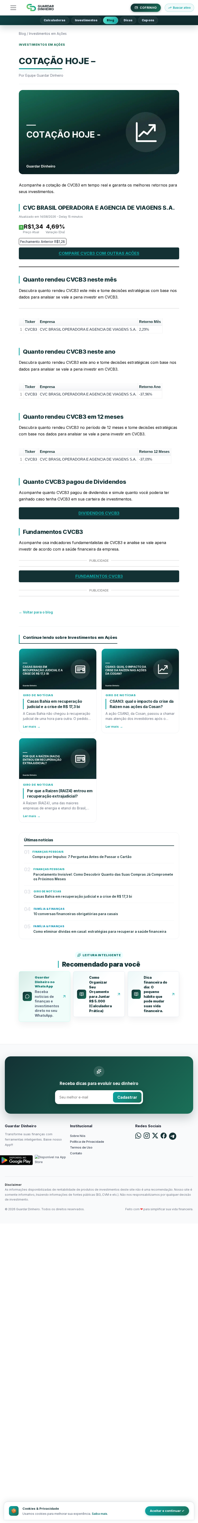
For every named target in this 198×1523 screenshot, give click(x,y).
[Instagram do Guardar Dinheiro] (147, 1136)
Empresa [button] (47, 322)
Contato (76, 1153)
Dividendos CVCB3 (99, 513)
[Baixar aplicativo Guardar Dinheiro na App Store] (52, 1160)
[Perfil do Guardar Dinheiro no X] (155, 1136)
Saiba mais (99, 1514)
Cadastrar (127, 1097)
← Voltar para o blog (36, 612)
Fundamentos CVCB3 (99, 576)
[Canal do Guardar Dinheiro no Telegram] (172, 1136)
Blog (110, 20)
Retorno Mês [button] (150, 322)
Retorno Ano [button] (150, 387)
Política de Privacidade (87, 1141)
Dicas (128, 20)
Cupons (148, 20)
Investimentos (86, 20)
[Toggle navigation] (13, 7)
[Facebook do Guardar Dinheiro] (164, 1136)
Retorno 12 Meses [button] (154, 451)
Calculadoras (54, 20)
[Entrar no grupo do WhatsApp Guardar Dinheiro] (138, 1136)
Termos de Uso (81, 1147)
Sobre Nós (77, 1136)
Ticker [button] (30, 322)
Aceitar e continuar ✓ (167, 1511)
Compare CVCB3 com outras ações (99, 253)
